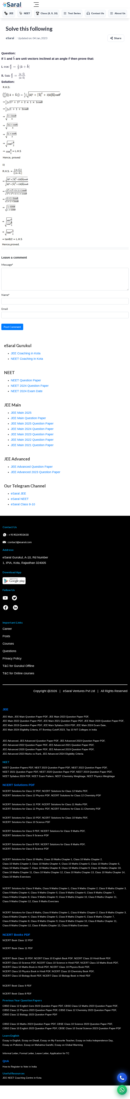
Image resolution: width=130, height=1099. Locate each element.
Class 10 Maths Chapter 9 (76, 868)
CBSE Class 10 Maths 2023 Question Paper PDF (29, 1024)
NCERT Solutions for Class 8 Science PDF (26, 849)
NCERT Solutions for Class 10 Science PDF (26, 822)
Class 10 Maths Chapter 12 (48, 872)
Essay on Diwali (30, 1040)
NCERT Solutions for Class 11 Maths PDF (64, 804)
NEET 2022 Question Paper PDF (89, 767)
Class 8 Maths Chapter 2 (84, 912)
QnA (6, 1061)
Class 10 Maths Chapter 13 (79, 872)
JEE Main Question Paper (28, 418)
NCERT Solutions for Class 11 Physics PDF (26, 809)
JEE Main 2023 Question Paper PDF (68, 716)
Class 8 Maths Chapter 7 (100, 916)
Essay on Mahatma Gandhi (38, 1045)
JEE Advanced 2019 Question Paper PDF (71, 749)
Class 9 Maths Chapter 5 (44, 892)
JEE (5, 709)
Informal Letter (10, 1053)
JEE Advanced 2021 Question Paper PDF (71, 745)
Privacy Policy (12, 658)
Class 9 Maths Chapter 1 (56, 888)
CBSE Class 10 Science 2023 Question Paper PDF (84, 1024)
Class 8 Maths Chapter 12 (17, 925)
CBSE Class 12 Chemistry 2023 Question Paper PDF (87, 1010)
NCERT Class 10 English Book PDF (53, 958)
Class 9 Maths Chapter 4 (16, 892)
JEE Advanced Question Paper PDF (39, 741)
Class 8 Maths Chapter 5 (44, 916)
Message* (7, 264)
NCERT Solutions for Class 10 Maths (23, 859)
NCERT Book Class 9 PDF (17, 985)
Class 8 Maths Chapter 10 (73, 921)
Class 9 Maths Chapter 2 (84, 888)
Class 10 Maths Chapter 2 (87, 859)
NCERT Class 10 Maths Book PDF (99, 962)
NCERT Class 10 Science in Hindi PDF (58, 962)
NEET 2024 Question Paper (30, 385)
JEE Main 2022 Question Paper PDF (22, 721)
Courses (8, 643)
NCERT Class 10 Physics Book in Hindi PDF (26, 971)
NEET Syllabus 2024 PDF (16, 776)
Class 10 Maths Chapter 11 (17, 872)
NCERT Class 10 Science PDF (19, 962)
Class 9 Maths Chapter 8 (16, 897)
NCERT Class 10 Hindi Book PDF (92, 958)
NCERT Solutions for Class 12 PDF (22, 791)
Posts (6, 636)
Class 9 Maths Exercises (45, 901)
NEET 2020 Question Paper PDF (57, 772)
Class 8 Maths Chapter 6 (72, 916)
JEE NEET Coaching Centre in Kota (22, 1078)
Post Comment (12, 326)
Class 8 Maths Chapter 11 (102, 921)
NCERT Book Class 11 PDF (18, 948)
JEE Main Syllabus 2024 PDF (59, 725)
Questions (9, 651)
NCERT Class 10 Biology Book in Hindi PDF (66, 975)
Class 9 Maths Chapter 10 (73, 897)
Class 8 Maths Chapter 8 (16, 921)
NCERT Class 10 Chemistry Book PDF (72, 971)
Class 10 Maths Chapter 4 (46, 863)
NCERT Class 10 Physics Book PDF (69, 967)
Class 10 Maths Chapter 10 (106, 868)
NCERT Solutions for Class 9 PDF (21, 831)
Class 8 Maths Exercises (75, 925)
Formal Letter (26, 1053)
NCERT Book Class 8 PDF (17, 993)
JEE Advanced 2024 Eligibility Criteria (63, 753)
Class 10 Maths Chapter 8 (46, 868)
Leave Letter (42, 1053)
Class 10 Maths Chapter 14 (109, 872)
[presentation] (5, 58)
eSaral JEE (18, 493)
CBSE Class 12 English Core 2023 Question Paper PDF (33, 1006)
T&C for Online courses (18, 673)
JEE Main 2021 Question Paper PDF (63, 721)
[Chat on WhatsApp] (122, 1090)
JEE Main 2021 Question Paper (32, 445)
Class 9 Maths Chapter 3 (112, 888)
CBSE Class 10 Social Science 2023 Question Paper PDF (89, 1028)
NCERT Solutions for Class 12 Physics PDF (26, 795)
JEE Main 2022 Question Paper (32, 439)
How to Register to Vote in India (20, 1066)
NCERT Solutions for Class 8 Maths (22, 912)
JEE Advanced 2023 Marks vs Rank (22, 753)
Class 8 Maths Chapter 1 (56, 912)
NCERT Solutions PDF (19, 785)
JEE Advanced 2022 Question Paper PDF (25, 745)
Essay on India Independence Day (94, 1040)
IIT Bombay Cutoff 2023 (52, 729)
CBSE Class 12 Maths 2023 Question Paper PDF (90, 1006)
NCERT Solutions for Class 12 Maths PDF (64, 791)
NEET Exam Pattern (43, 776)
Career (7, 628)
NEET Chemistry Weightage (70, 776)
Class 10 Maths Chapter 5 (76, 863)
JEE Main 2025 (21, 412)
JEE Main (8, 716)
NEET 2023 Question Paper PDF (52, 767)
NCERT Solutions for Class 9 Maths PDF (63, 831)
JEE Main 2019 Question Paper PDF (22, 725)
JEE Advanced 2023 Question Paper (35, 472)
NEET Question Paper (26, 380)
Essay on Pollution (13, 1045)
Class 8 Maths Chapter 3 (112, 912)
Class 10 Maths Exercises (17, 876)
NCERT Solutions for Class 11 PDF (21, 804)
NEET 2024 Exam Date (26, 391)
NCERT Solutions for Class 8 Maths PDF (63, 844)
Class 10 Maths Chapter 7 (17, 868)
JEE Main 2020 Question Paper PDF (104, 721)
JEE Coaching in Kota (25, 353)
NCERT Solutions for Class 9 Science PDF (26, 835)
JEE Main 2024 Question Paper (32, 429)
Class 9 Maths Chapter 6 (72, 892)
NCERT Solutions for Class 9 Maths (22, 888)
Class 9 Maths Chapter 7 (100, 892)
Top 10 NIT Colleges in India (81, 729)
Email (4, 308)
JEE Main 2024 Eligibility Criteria (20, 729)
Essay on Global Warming (69, 1045)
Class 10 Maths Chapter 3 (17, 863)
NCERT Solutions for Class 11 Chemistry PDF (76, 809)
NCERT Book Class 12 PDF (18, 940)
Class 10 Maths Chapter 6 (105, 863)
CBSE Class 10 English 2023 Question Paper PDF (30, 1028)
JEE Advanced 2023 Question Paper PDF (82, 741)
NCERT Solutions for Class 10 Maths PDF (64, 817)
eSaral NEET (20, 499)
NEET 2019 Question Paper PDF (94, 772)
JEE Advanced (10, 741)
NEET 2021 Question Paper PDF (20, 772)
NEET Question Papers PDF (18, 767)
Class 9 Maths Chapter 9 (44, 897)
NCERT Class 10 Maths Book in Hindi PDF (26, 967)
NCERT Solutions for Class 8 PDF (21, 844)
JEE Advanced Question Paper (32, 466)
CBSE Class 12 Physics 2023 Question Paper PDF (30, 1010)
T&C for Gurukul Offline (18, 666)
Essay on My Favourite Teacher (57, 1040)
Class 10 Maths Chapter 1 (58, 859)
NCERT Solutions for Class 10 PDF (22, 817)
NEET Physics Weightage (101, 776)
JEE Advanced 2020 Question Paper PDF (25, 749)
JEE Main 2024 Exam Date (91, 725)
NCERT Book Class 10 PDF (18, 958)
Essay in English (11, 1040)
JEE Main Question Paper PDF (31, 716)
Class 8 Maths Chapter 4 (16, 916)
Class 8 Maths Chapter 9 (44, 921)
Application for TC (59, 1053)
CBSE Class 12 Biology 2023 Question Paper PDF (30, 1014)
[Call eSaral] (122, 1078)
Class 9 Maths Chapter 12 (17, 901)
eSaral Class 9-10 (23, 504)
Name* (5, 294)
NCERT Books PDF (16, 934)
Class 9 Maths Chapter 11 (102, 897)
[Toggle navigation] (36, 5)
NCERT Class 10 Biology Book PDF (22, 975)
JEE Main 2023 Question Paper (32, 434)
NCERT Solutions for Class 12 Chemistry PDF (76, 795)
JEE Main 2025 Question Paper (32, 423)
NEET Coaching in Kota (27, 358)
